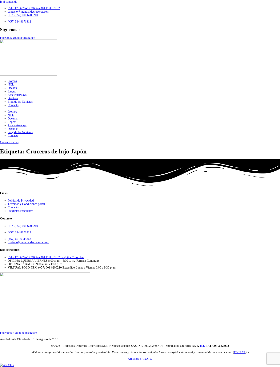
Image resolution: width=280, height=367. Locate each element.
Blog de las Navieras (20, 101)
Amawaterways (17, 94)
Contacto (13, 105)
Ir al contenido (8, 1)
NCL (11, 84)
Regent (12, 91)
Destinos (13, 98)
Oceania (13, 88)
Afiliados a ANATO (140, 358)
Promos (12, 81)
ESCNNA (240, 352)
